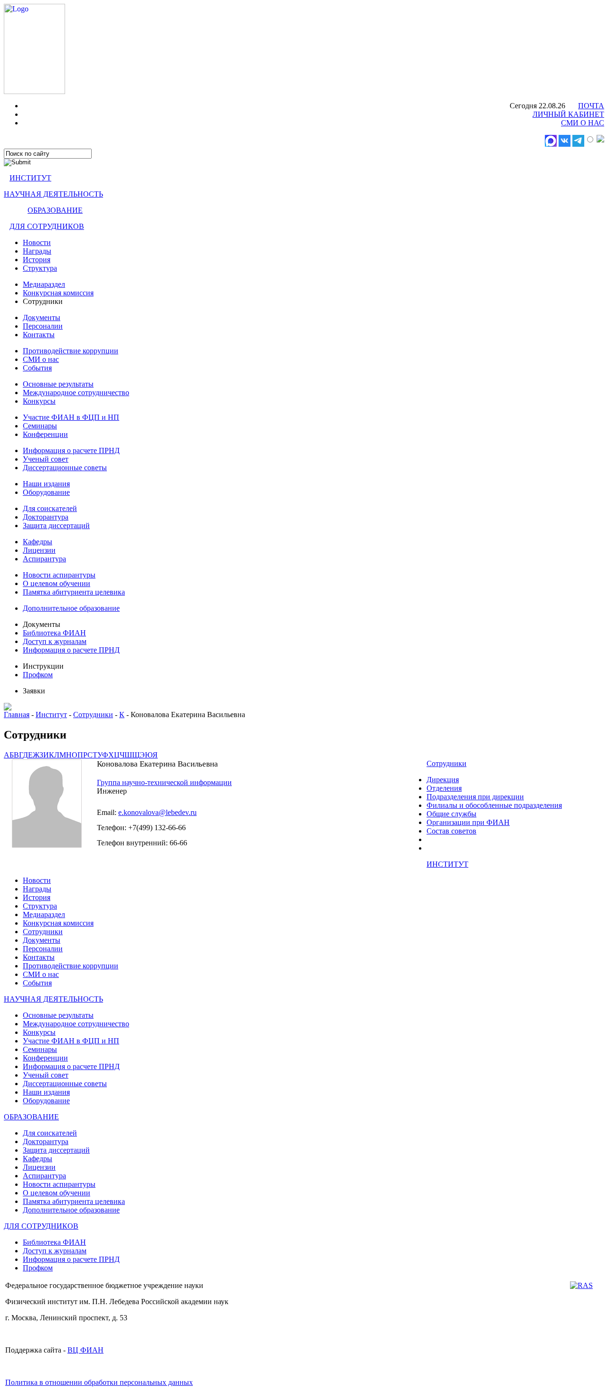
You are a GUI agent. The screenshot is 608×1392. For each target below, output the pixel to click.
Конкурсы (39, 401)
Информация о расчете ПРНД (71, 450)
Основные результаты (58, 384)
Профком (38, 675)
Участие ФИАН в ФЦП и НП (71, 417)
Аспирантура (44, 559)
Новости (37, 242)
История (36, 260)
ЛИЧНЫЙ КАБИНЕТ (568, 114)
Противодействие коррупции (70, 351)
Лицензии (39, 550)
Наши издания (46, 484)
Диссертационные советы (65, 468)
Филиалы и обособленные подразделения (494, 805)
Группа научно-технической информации (164, 782)
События (37, 368)
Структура (40, 268)
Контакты (39, 335)
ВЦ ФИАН (85, 1350)
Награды (37, 251)
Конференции (45, 434)
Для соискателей (50, 508)
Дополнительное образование (71, 608)
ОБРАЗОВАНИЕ (55, 210)
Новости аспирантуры (59, 575)
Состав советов (451, 831)
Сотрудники (93, 714)
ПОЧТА (591, 106)
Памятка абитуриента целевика (74, 592)
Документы (41, 317)
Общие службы (451, 814)
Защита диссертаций (56, 525)
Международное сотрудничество (76, 392)
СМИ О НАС (582, 123)
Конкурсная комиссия (58, 293)
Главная (16, 714)
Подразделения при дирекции (475, 797)
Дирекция (443, 780)
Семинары (40, 426)
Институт (51, 714)
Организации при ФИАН (468, 822)
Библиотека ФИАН (54, 633)
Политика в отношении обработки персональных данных (99, 1382)
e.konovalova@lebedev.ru (157, 812)
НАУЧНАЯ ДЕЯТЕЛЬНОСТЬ (53, 194)
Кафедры (37, 542)
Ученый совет (45, 459)
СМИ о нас (41, 359)
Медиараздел (44, 284)
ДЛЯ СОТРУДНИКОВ (47, 226)
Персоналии (43, 326)
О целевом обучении (56, 583)
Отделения (444, 788)
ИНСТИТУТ (30, 178)
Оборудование (46, 492)
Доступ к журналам (54, 641)
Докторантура (45, 517)
